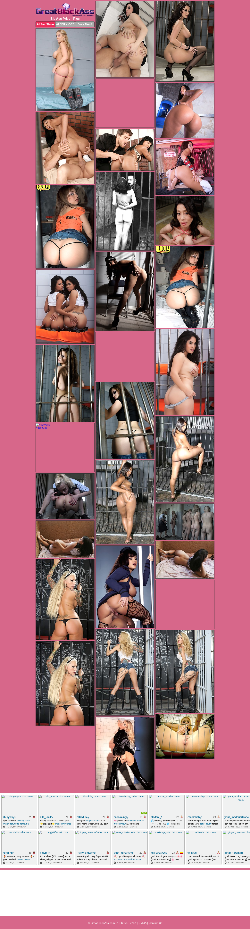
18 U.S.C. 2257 (126, 923)
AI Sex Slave (45, 24)
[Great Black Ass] (65, 9)
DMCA (142, 923)
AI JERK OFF (65, 24)
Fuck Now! (85, 24)
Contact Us (155, 923)
